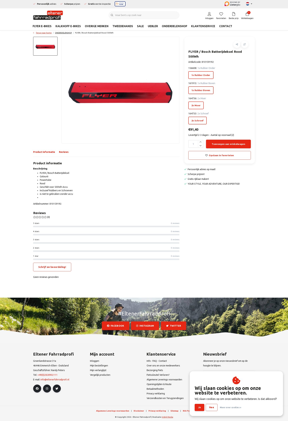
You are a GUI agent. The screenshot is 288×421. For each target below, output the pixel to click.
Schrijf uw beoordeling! (52, 267)
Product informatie (44, 152)
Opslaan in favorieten (221, 155)
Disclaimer (139, 411)
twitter (175, 325)
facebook (117, 325)
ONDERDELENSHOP (174, 26)
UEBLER (153, 26)
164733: (198, 113)
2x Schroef (198, 120)
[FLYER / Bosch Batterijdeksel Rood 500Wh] (120, 90)
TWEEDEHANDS (122, 26)
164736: (197, 98)
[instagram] (47, 389)
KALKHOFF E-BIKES (68, 26)
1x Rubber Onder (201, 75)
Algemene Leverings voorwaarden (112, 411)
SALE (140, 26)
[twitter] (57, 389)
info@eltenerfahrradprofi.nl (54, 379)
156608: (201, 68)
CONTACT (225, 26)
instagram (147, 325)
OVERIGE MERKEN (96, 26)
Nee (211, 407)
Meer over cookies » (230, 407)
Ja (199, 407)
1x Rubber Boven (201, 90)
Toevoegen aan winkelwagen (228, 144)
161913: (201, 83)
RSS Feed (187, 411)
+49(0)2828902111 (48, 375)
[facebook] (37, 389)
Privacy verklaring (157, 411)
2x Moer (196, 105)
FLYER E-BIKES (42, 26)
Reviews (63, 152)
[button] (236, 44)
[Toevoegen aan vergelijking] (244, 44)
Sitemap (174, 411)
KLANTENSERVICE (203, 26)
